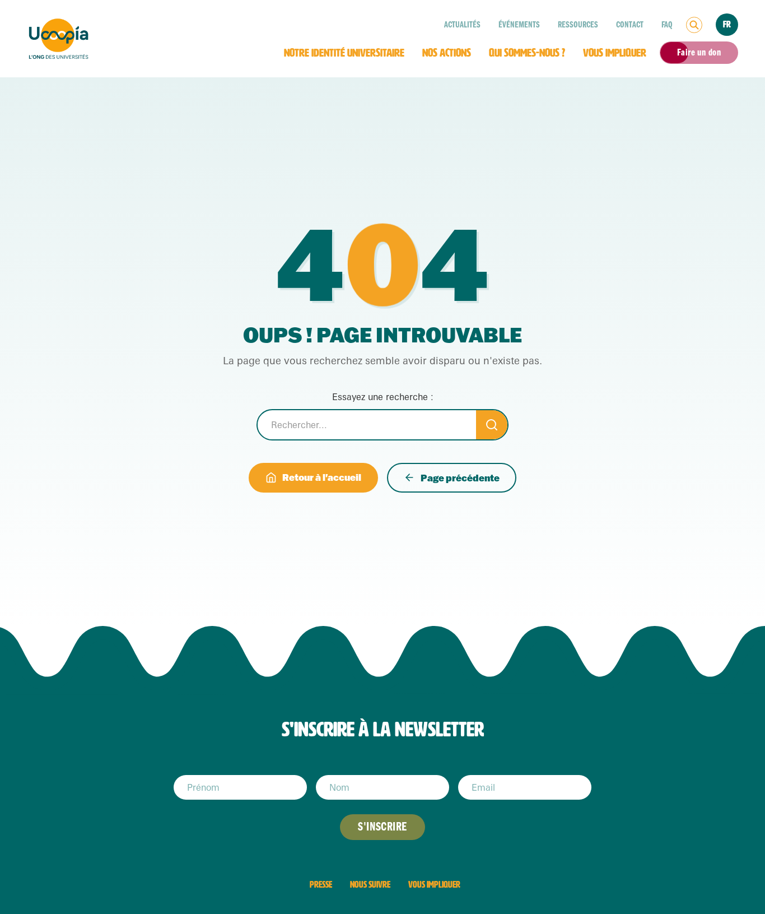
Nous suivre (370, 884)
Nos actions (446, 53)
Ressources (578, 25)
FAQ (667, 25)
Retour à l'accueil (321, 477)
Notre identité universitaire (344, 53)
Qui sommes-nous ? (527, 53)
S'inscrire (382, 827)
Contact (629, 25)
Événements (519, 25)
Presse (321, 884)
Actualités (462, 25)
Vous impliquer (614, 53)
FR (727, 24)
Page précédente (460, 478)
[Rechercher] (694, 25)
